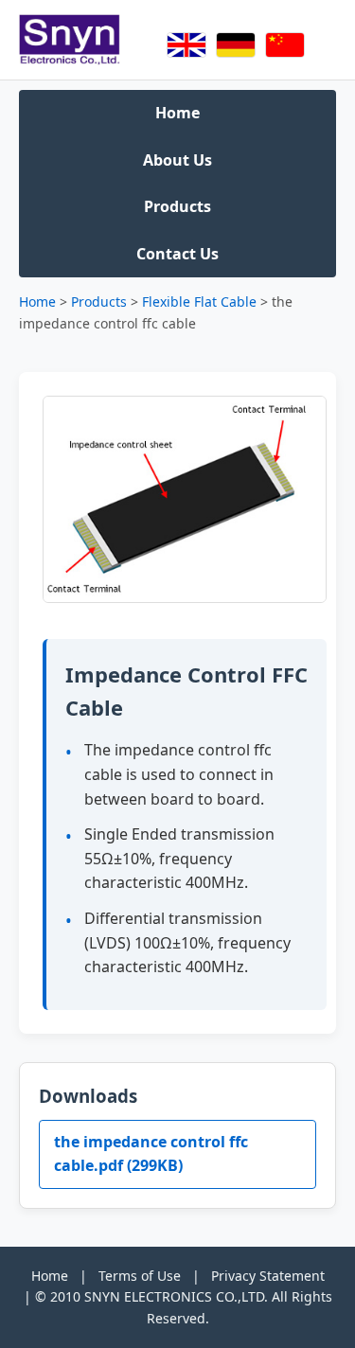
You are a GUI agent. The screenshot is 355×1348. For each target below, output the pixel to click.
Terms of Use (139, 1276)
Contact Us (177, 253)
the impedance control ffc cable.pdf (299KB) (151, 1154)
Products (177, 206)
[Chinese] (285, 45)
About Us (177, 160)
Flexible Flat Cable (199, 301)
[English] (186, 45)
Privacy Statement (268, 1276)
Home (177, 112)
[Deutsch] (236, 45)
